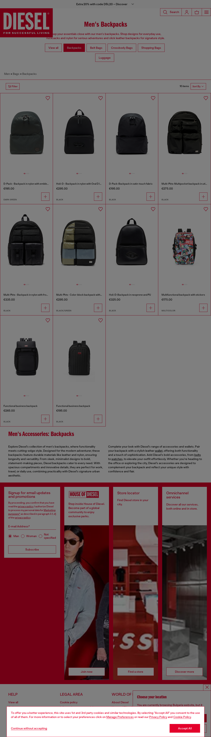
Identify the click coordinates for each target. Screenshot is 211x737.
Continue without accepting (29, 728)
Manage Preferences (120, 717)
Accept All (185, 728)
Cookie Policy (182, 717)
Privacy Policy (158, 717)
